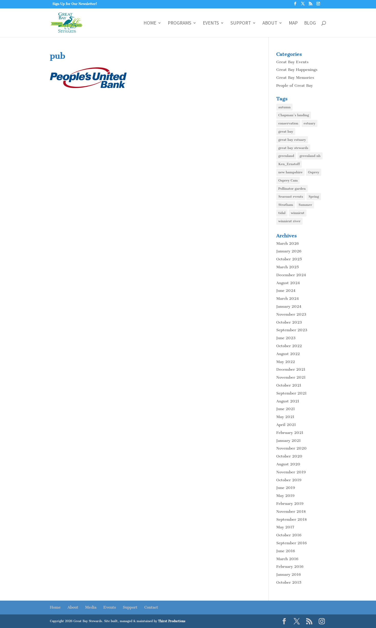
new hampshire (290, 172)
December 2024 (291, 275)
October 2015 (288, 582)
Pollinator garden (292, 188)
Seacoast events (290, 196)
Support (240, 23)
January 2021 (288, 440)
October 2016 (288, 535)
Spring (313, 196)
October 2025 (289, 259)
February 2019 (289, 503)
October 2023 (289, 322)
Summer (305, 205)
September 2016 (291, 543)
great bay (285, 131)
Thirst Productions (171, 621)
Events (211, 23)
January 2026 (288, 251)
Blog (310, 23)
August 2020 (288, 464)
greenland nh (310, 156)
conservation (288, 123)
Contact (151, 607)
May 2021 (285, 416)
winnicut (297, 213)
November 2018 (291, 511)
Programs (179, 23)
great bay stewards (293, 148)
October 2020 (289, 456)
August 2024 (288, 283)
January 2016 (288, 574)
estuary (309, 123)
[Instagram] (318, 5)
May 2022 (285, 361)
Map (293, 23)
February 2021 (289, 432)
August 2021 (287, 401)
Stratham (285, 205)
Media (90, 607)
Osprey (313, 172)
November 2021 (291, 377)
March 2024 (287, 298)
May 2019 (285, 495)
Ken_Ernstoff (289, 164)
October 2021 (288, 385)
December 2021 (290, 369)
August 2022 (288, 354)
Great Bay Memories (295, 77)
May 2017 (285, 527)
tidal (281, 213)
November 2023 (291, 314)
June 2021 (285, 409)
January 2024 (288, 306)
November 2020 (291, 448)
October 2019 (288, 480)
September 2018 (291, 519)
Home (149, 23)
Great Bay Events (292, 62)
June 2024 (285, 290)
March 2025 (287, 267)
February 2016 (289, 566)
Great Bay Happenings (296, 69)
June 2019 (285, 487)
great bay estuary (292, 140)
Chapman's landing (293, 115)
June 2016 (285, 551)
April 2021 (286, 424)
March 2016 (287, 559)
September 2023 (291, 330)
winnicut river (289, 221)
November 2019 (291, 472)
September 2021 (291, 393)
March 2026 (287, 243)
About (269, 23)
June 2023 (285, 338)
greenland (286, 156)
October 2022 (289, 346)
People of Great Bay (294, 85)
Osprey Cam (288, 180)
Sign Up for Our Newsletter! (74, 4)
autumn (284, 107)
